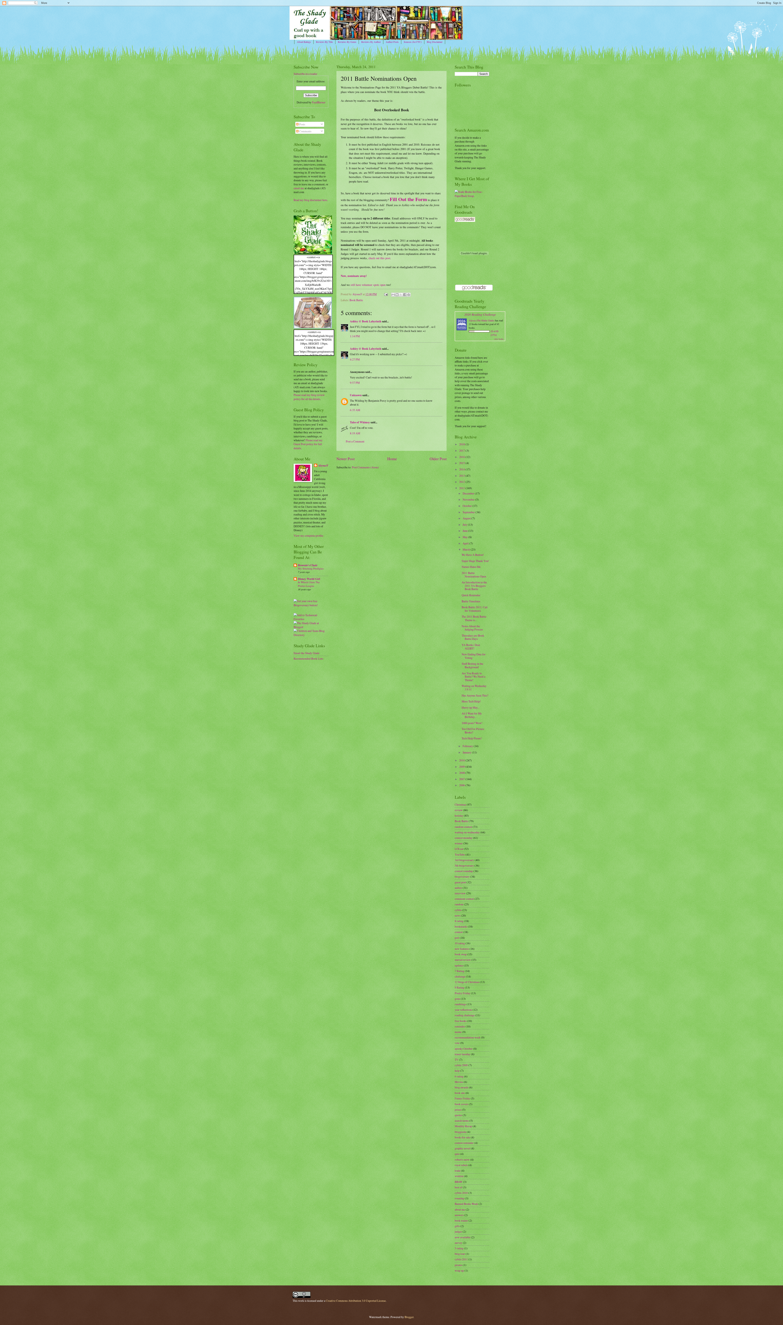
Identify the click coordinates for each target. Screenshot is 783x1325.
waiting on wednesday (467, 832)
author (458, 888)
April (466, 543)
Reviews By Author (371, 41)
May (465, 537)
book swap (461, 954)
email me (299, 188)
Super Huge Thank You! (475, 561)
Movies (459, 1082)
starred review (463, 960)
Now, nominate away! (354, 276)
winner (459, 843)
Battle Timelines (471, 601)
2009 (462, 767)
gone (457, 999)
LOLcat (459, 849)
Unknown (356, 395)
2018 (462, 444)
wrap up (459, 1270)
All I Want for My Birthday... (472, 715)
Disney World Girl (309, 579)
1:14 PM (355, 336)
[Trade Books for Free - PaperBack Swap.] (472, 196)
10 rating (460, 943)
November (469, 499)
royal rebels (461, 1165)
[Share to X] (401, 295)
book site (460, 1093)
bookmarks (461, 926)
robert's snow (462, 1159)
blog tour (460, 1254)
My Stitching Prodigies (311, 568)
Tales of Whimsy (360, 422)
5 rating (459, 1248)
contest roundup (464, 871)
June (465, 531)
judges (458, 1231)
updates (459, 965)
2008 (462, 773)
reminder (460, 1026)
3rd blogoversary (464, 860)
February (468, 746)
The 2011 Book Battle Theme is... (474, 618)
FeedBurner (318, 102)
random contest (463, 827)
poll (457, 938)
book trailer (461, 1220)
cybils (458, 910)
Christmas (460, 804)
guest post (460, 882)
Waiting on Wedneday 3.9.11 (474, 687)
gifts (457, 1226)
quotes (458, 1115)
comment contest (464, 899)
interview (460, 893)
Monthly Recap (463, 1126)
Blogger (409, 1317)
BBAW (458, 1182)
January (467, 752)
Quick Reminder (471, 595)
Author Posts (392, 41)
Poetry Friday (462, 993)
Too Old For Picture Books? (473, 730)
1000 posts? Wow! (472, 723)
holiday (459, 815)
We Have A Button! (473, 555)
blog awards (461, 1087)
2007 (462, 779)
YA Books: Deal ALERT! (471, 646)
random (459, 904)
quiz (457, 1154)
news (457, 915)
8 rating (459, 921)
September (469, 512)
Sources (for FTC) (413, 41)
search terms (462, 1121)
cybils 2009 (461, 1065)
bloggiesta (460, 1132)
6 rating (459, 1076)
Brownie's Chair (307, 565)
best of (458, 1187)
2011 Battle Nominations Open (474, 574)
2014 (462, 469)
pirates (458, 1265)
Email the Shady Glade (307, 653)
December (469, 493)
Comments (305, 131)
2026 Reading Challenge (480, 314)
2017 (462, 450)
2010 (462, 760)
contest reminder (464, 1143)
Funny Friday (462, 1098)
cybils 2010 (461, 1193)
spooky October (464, 1049)
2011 (462, 488)
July (465, 524)
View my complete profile (308, 536)
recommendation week (467, 1037)
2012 (462, 482)
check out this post (379, 258)
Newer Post (345, 458)
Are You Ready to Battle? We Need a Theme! (473, 676)
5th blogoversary (464, 865)
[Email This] (393, 295)
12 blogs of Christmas (467, 982)
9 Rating (459, 987)
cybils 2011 (461, 1259)
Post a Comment (355, 441)
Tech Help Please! (472, 738)
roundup (459, 1198)
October (467, 506)
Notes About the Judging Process (472, 628)
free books (461, 1021)
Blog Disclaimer (434, 41)
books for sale (462, 1137)
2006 (462, 785)
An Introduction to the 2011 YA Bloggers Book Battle (474, 585)
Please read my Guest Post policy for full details (308, 444)
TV (456, 1060)
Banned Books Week (466, 1204)
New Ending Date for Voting (474, 656)
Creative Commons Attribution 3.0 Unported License (356, 1301)
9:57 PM (355, 383)
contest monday (463, 838)
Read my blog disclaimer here (310, 200)
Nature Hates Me (471, 567)
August (467, 518)
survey (458, 1243)
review (458, 810)
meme (458, 1032)
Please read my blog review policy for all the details (309, 397)
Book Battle (356, 300)
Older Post (438, 458)
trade (457, 1170)
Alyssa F (323, 466)
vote (457, 1043)
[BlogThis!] (397, 295)
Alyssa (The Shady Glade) (481, 320)
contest (459, 932)
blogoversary (462, 876)
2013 (462, 476)
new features (462, 949)
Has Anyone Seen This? (475, 695)
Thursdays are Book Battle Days (473, 637)
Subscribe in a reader (305, 74)
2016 (462, 457)
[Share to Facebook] (405, 295)
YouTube (460, 854)
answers (459, 1215)
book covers (461, 1104)
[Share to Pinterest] (409, 295)
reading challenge (465, 1015)
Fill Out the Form (408, 199)
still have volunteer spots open (368, 285)
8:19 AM (355, 433)
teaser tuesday (462, 1054)
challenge (460, 976)
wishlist (459, 1176)
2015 (462, 463)
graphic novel (462, 1148)
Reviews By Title (324, 41)
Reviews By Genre (347, 41)
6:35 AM (355, 410)
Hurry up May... (470, 707)
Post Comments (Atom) (365, 467)
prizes (458, 1110)
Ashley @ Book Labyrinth (365, 321)
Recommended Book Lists (308, 658)
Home (392, 458)
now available (462, 1237)
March (467, 549)
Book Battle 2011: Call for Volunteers (475, 609)
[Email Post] (386, 294)
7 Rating (459, 971)
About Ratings (304, 41)
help (457, 1071)
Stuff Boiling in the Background (472, 665)
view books (498, 338)
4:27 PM (355, 359)
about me (460, 1209)
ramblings (460, 1004)
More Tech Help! (471, 701)
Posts (302, 124)
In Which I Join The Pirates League (309, 583)
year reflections (463, 1010)
